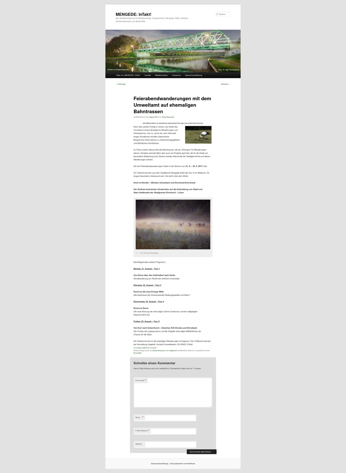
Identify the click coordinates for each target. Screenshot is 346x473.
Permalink (137, 353)
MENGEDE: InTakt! (133, 14)
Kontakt (148, 75)
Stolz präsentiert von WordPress (182, 463)
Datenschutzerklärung (193, 75)
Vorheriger (121, 84)
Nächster (225, 84)
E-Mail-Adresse (142, 430)
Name (139, 417)
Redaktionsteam (161, 75)
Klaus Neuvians (168, 117)
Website (138, 444)
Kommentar (140, 380)
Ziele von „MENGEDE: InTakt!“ (128, 75)
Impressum (176, 75)
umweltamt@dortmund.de (145, 347)
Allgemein (173, 350)
